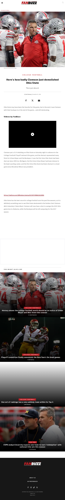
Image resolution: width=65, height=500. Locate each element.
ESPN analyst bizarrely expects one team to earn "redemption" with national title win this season (32, 446)
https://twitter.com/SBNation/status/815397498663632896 (24, 195)
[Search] (63, 2)
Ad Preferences (32, 481)
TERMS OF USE (32, 493)
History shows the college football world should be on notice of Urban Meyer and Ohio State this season (32, 311)
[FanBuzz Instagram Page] (30, 487)
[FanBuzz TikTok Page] (34, 487)
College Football (5, 10)
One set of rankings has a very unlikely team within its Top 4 (27, 402)
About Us (32, 477)
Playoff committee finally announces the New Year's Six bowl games (30, 357)
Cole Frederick (33, 315)
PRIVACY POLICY (32, 495)
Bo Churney (29, 94)
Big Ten (33, 442)
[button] (2, 3)
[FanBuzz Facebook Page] (27, 487)
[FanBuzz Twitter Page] (37, 487)
